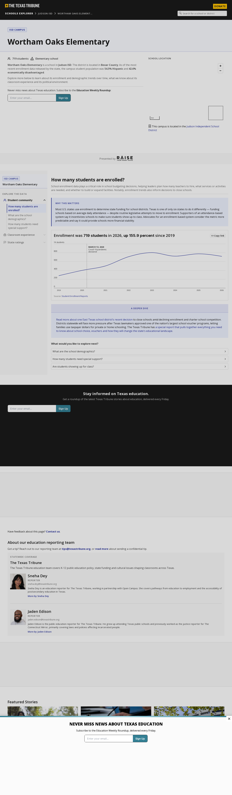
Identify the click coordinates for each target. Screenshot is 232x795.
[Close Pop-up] (229, 719)
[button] (116, 397)
